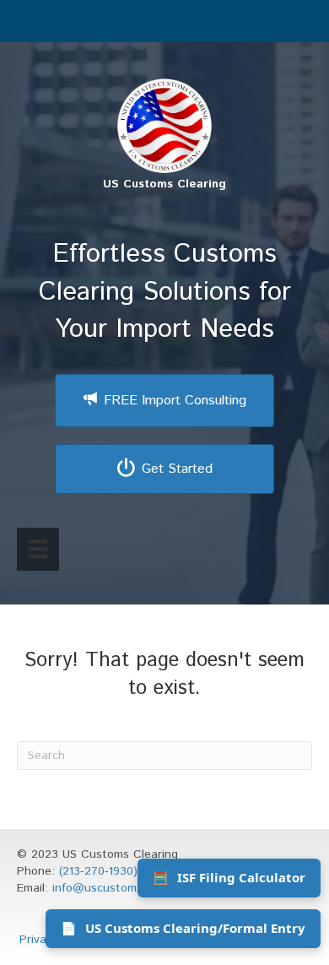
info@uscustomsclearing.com (131, 888)
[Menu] (38, 549)
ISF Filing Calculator (229, 877)
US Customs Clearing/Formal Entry (183, 927)
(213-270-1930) (98, 871)
